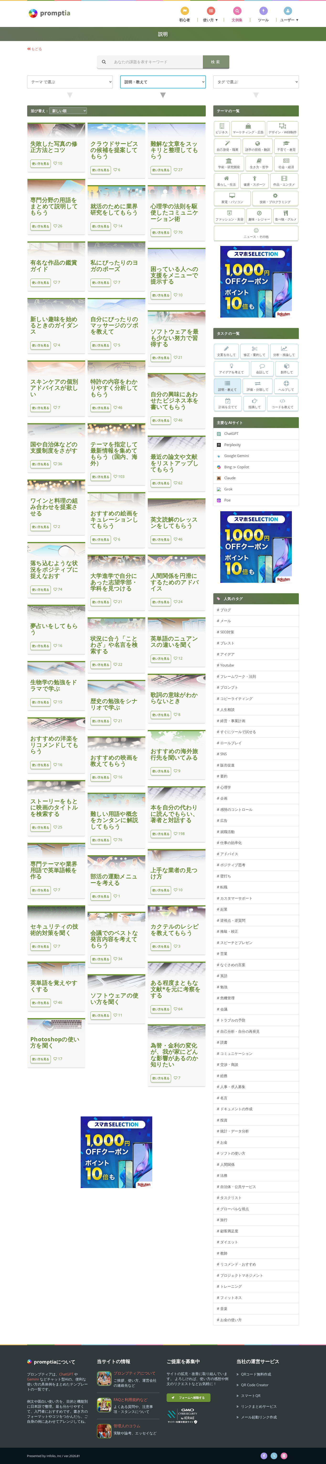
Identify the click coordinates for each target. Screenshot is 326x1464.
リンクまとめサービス (259, 1406)
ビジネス (222, 132)
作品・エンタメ (284, 184)
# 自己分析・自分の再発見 (238, 1031)
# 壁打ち (224, 876)
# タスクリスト (229, 1197)
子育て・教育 (286, 149)
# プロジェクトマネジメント (240, 1275)
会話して (262, 372)
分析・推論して (284, 355)
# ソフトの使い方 (231, 1153)
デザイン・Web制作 (282, 132)
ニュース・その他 (256, 236)
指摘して (254, 407)
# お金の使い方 (229, 1319)
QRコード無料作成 (256, 1374)
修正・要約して (254, 355)
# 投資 (222, 1120)
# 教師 (222, 1253)
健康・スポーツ (254, 184)
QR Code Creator (254, 1384)
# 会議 (222, 1009)
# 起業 (222, 909)
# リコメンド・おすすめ (236, 1264)
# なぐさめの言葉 (231, 964)
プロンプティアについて (135, 1373)
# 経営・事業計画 (231, 720)
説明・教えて (227, 389)
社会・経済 (286, 167)
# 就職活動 (226, 831)
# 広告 (222, 820)
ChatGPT (229, 433)
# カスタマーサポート (234, 898)
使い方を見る (40, 164)
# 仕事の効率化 (229, 842)
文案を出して (226, 355)
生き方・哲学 (259, 167)
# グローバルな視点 (233, 1208)
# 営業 (222, 953)
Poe (226, 500)
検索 (216, 61)
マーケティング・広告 (248, 132)
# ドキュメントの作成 (234, 1108)
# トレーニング (229, 1286)
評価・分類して (257, 389)
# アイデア (226, 654)
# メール (224, 620)
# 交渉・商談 (227, 1064)
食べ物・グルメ (286, 219)
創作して (287, 372)
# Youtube (225, 665)
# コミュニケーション (234, 1053)
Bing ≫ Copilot (235, 466)
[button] (185, 14)
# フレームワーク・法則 (236, 676)
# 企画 (222, 798)
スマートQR (250, 1395)
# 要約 (222, 776)
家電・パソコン (232, 202)
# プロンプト (227, 687)
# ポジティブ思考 (231, 864)
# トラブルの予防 (231, 1020)
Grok (226, 489)
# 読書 (222, 1042)
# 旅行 (222, 1219)
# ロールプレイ (229, 742)
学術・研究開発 (229, 167)
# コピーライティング (234, 698)
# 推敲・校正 (227, 931)
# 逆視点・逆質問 (231, 920)
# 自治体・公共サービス (236, 1186)
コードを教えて (283, 407)
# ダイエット (227, 1242)
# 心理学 (224, 787)
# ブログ (224, 609)
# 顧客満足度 (227, 1231)
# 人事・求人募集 (231, 1086)
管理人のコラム (127, 1425)
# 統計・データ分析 (233, 1131)
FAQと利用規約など (130, 1399)
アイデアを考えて (231, 372)
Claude (228, 477)
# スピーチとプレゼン (234, 942)
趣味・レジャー (259, 219)
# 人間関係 (226, 1164)
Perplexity (231, 444)
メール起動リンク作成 (259, 1417)
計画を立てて (228, 407)
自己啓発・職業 (227, 149)
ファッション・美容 (229, 219)
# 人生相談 (226, 709)
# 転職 (222, 887)
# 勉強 (222, 987)
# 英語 (222, 975)
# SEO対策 (225, 632)
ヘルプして (286, 389)
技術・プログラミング (275, 202)
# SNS (222, 753)
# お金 (222, 1142)
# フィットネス (229, 1297)
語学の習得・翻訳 (257, 149)
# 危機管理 (226, 997)
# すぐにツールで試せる (236, 731)
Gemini (33, 1379)
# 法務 (222, 1175)
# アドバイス (227, 853)
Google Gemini (235, 455)
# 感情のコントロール (234, 809)
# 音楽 (222, 1308)
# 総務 (222, 1075)
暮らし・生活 (226, 184)
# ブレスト (226, 643)
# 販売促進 (226, 765)
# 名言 (222, 1097)
